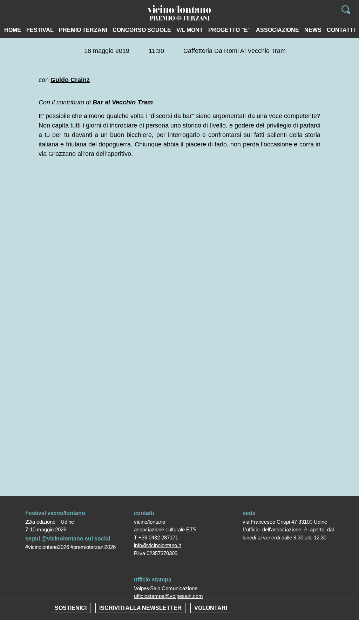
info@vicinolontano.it (157, 545)
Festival (40, 30)
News (312, 30)
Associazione (277, 30)
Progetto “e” (229, 30)
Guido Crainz (70, 79)
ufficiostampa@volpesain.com (168, 596)
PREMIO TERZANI (83, 30)
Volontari (210, 608)
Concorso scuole (142, 30)
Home (12, 30)
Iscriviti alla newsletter (140, 608)
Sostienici (71, 608)
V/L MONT (189, 30)
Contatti (341, 30)
